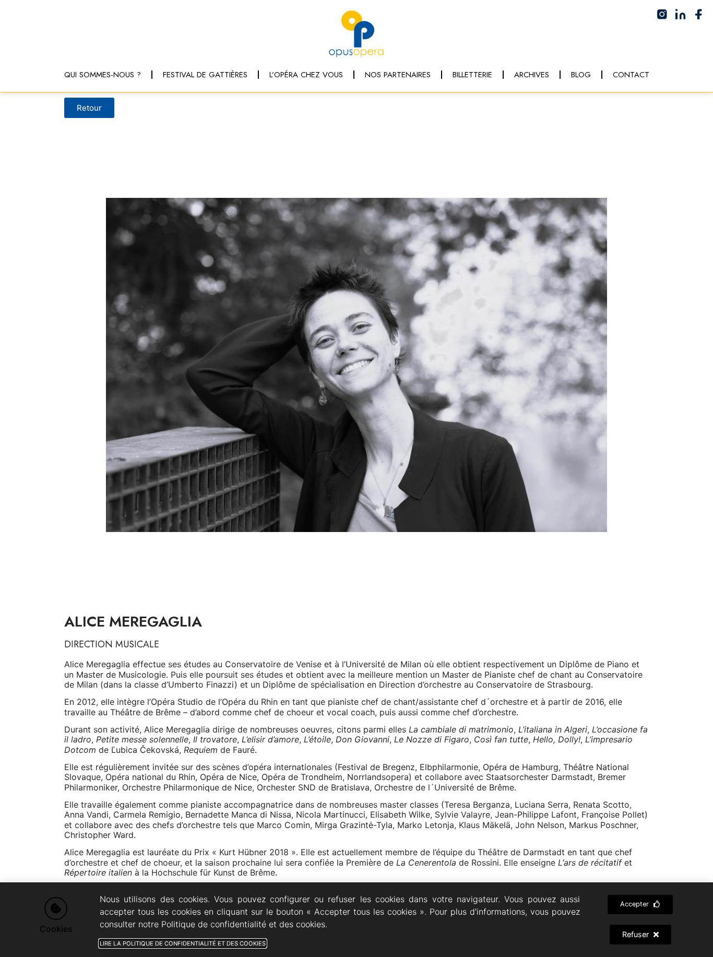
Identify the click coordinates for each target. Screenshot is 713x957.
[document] (356, 478)
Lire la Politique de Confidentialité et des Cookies (183, 943)
